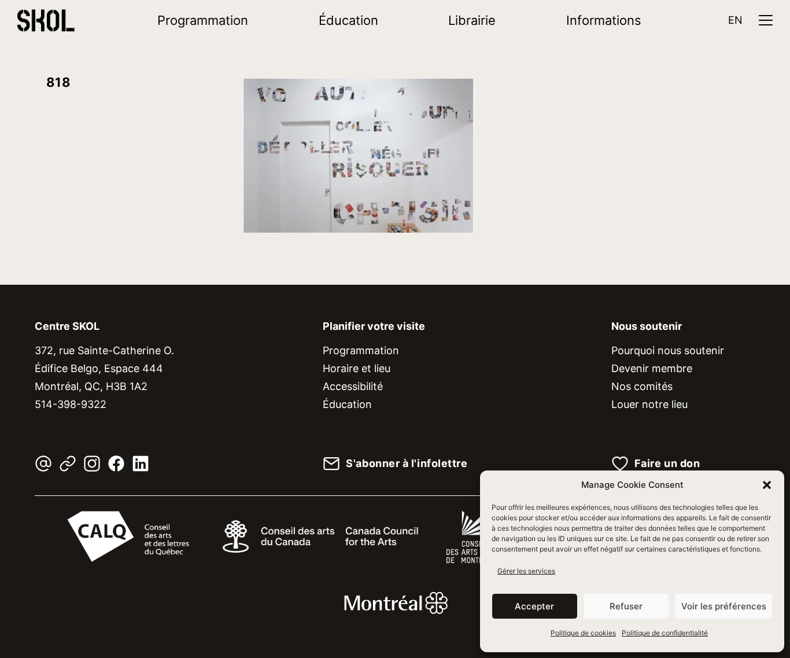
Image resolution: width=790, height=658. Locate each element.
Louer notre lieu (649, 404)
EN (735, 20)
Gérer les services (526, 571)
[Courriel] (43, 463)
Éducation (348, 20)
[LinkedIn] (140, 463)
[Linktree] (67, 463)
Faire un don (667, 463)
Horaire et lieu (356, 368)
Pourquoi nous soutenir (667, 350)
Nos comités (642, 386)
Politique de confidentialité (665, 632)
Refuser (626, 606)
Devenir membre (651, 368)
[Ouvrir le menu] (766, 20)
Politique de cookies (583, 632)
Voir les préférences (723, 606)
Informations (603, 20)
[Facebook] (116, 463)
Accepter (534, 606)
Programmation (202, 20)
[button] (767, 485)
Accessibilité (353, 386)
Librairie (472, 20)
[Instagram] (92, 463)
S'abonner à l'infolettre (406, 463)
